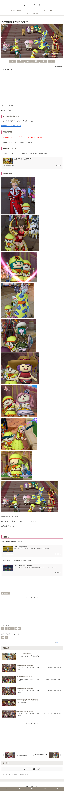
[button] (51, 61)
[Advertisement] (32, 87)
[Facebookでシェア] (20, 61)
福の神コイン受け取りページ (11, 126)
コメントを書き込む (32, 769)
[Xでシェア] (12, 61)
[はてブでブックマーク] (28, 61)
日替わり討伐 (6, 593)
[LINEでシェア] (43, 61)
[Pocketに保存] (36, 61)
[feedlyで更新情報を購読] (2, 637)
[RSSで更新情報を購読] (6, 637)
